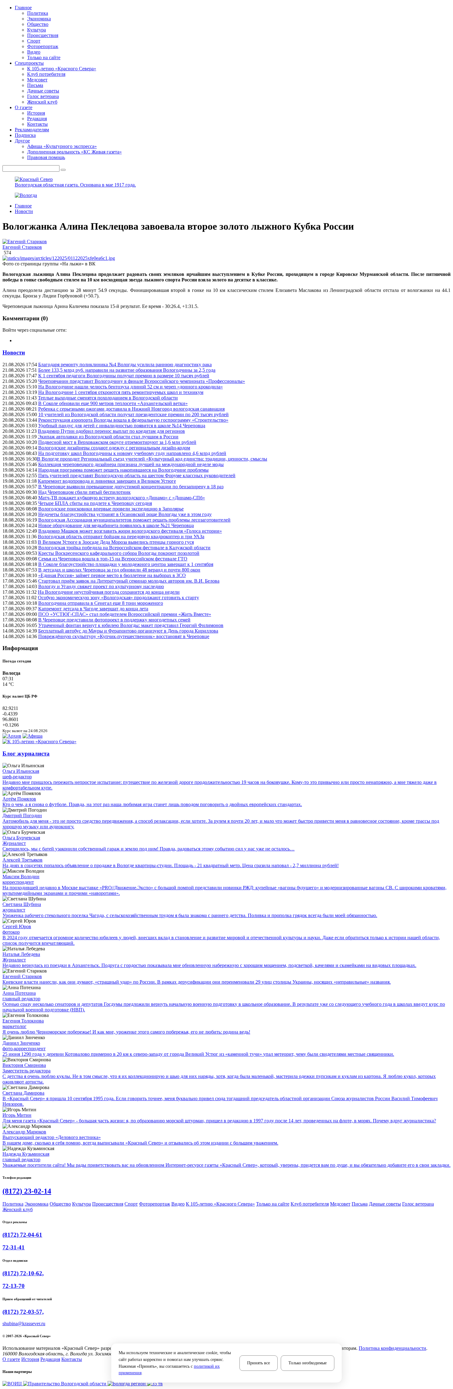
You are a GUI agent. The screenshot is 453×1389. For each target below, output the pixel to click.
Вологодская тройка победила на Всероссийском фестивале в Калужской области (124, 547)
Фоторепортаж (42, 46)
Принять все (258, 1363)
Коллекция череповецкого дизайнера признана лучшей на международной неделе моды (131, 464)
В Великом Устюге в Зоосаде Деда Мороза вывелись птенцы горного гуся (116, 542)
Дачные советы (43, 90)
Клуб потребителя (46, 74)
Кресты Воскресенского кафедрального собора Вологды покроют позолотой (118, 553)
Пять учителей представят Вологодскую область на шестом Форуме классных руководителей (136, 475)
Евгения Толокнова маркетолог (23, 1023)
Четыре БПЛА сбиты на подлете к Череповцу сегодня (95, 503)
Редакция (37, 118)
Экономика (39, 18)
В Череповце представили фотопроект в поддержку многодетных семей (114, 619)
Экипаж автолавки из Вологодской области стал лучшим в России (108, 436)
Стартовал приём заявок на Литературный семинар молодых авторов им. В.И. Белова (128, 581)
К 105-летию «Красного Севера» (61, 68)
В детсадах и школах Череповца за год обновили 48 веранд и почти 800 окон (119, 569)
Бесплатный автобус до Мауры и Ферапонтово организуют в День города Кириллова (128, 630)
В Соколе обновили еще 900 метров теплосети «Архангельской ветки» (113, 403)
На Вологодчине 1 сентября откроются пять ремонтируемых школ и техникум (120, 392)
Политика (37, 13)
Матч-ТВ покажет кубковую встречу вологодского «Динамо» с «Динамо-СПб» (121, 497)
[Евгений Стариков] (226, 241)
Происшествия (42, 35)
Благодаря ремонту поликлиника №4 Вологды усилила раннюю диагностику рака (125, 364)
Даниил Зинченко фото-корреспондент (24, 1045)
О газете (11, 1359)
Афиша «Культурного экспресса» (62, 146)
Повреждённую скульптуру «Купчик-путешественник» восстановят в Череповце (123, 636)
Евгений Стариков (22, 247)
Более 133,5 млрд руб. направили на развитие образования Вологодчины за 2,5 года (126, 370)
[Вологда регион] (127, 1383)
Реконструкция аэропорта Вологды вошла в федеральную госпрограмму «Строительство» (133, 420)
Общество (37, 24)
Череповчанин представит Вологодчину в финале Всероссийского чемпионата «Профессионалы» (141, 381)
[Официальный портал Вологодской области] (65, 1383)
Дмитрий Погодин (22, 815)
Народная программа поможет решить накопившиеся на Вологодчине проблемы (123, 470)
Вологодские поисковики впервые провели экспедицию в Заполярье (111, 508)
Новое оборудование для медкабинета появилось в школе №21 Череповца (116, 525)
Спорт (33, 40)
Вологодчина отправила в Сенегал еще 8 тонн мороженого (100, 603)
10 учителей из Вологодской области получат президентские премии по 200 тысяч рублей (133, 414)
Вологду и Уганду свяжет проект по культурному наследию (101, 586)
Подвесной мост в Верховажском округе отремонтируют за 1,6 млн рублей (117, 442)
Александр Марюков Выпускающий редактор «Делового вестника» (51, 1134)
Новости (24, 211)
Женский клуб (42, 101)
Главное (23, 205)
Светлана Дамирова (23, 1093)
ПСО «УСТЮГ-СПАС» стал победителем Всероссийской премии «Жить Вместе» (124, 614)
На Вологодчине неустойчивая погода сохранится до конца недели (109, 592)
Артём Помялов (19, 798)
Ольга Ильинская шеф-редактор (20, 773)
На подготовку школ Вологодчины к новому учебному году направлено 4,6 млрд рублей (132, 453)
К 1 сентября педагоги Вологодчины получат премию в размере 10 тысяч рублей (123, 375)
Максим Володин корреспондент (20, 879)
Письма (35, 85)
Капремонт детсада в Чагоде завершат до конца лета (93, 608)
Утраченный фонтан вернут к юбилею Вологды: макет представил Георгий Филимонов (130, 625)
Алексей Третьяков (22, 859)
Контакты (37, 124)
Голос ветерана (43, 96)
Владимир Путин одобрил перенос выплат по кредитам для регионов (111, 431)
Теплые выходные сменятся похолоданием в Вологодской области (108, 397)
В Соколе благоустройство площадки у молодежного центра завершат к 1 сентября (125, 564)
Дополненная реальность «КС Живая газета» (74, 151)
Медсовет (37, 79)
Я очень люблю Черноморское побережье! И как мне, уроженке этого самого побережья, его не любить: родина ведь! (126, 1032)
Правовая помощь (46, 157)
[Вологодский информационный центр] (12, 1383)
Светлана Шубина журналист (21, 907)
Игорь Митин (16, 1115)
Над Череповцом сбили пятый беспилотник (84, 492)
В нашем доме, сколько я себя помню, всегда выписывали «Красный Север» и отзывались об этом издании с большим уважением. (140, 1142)
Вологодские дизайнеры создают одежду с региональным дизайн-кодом (114, 447)
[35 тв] (155, 1383)
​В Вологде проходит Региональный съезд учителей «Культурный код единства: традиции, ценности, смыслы (152, 458)
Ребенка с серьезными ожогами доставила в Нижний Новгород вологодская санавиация (131, 409)
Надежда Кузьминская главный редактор (25, 1156)
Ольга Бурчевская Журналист (21, 840)
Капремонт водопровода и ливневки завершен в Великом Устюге (107, 481)
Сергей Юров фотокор (16, 929)
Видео (33, 52)
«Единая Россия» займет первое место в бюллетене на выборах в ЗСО (112, 575)
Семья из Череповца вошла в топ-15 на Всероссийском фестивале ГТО (112, 558)
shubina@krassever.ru (23, 1323)
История (36, 113)
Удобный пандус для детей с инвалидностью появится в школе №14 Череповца (121, 425)
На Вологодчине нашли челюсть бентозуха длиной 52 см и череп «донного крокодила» (130, 386)
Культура (36, 29)
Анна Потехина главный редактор (21, 995)
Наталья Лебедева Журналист (21, 957)
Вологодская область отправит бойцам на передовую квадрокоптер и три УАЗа (121, 536)
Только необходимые (307, 1363)
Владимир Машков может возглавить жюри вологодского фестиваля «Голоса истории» (130, 531)
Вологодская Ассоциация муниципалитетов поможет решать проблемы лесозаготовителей (134, 519)
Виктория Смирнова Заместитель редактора (26, 1068)
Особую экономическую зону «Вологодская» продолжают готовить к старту (118, 597)
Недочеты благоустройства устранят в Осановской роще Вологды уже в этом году (125, 514)
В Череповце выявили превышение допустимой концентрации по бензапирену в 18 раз (130, 486)
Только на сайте (43, 57)
